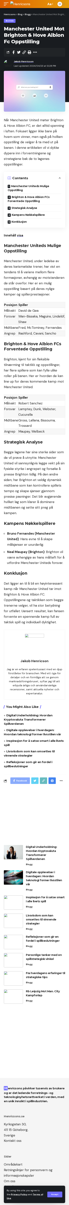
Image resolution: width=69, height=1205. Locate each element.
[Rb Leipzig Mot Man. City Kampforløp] (13, 996)
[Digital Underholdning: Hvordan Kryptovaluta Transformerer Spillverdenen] (13, 852)
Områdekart (13, 1164)
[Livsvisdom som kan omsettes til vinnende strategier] (13, 921)
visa (20, 235)
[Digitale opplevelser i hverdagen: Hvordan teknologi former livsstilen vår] (13, 877)
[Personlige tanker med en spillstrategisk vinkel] (13, 960)
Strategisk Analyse (24, 208)
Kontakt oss (12, 1141)
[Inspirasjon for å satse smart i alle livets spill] (13, 902)
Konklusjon (19, 221)
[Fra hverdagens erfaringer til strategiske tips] (13, 978)
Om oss (9, 1181)
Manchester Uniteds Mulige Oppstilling (28, 188)
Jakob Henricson (24, 61)
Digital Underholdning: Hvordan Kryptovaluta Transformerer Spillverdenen (28, 719)
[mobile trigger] (7, 4)
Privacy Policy (19, 1194)
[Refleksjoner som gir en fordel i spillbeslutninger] (13, 942)
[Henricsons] (20, 4)
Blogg (10, 21)
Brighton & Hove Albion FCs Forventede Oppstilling (29, 199)
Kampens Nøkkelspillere (28, 215)
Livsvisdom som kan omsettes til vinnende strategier (41, 919)
